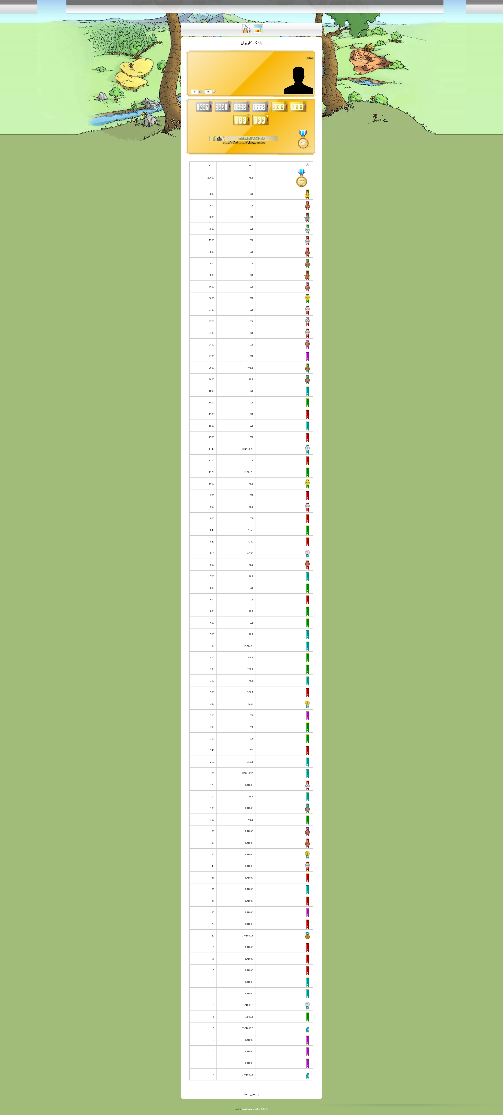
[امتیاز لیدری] (200, 91)
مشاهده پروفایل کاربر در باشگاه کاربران (244, 142)
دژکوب (238, 1109)
